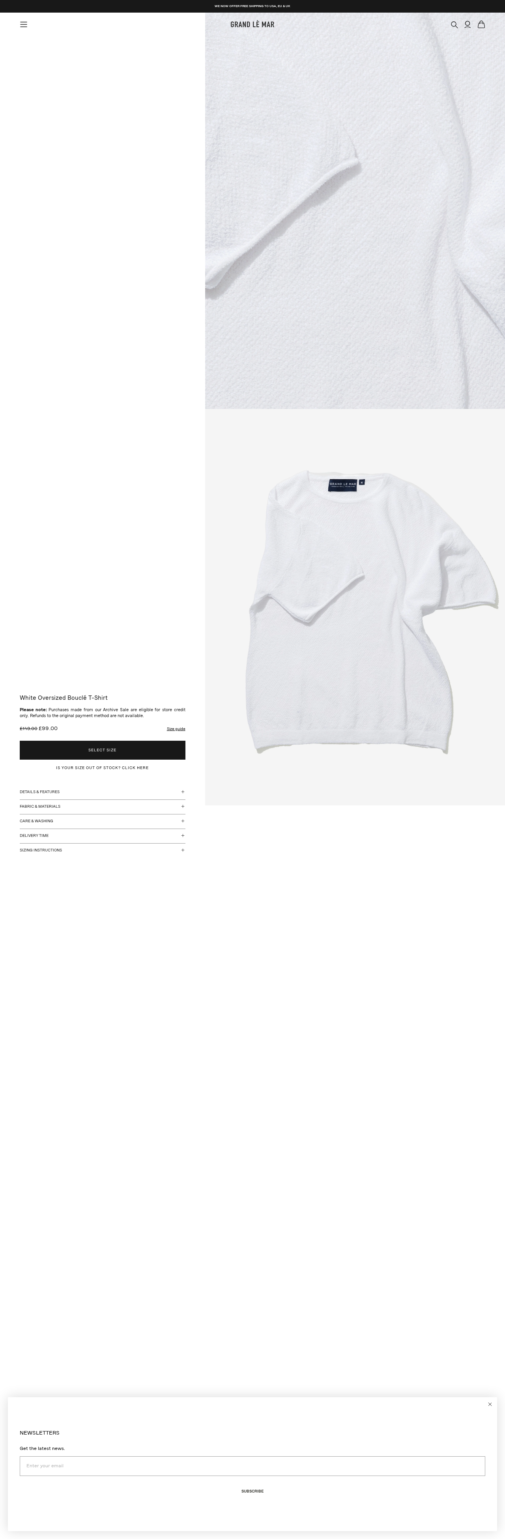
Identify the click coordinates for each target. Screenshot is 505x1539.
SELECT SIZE (102, 750)
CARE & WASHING (36, 821)
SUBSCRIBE (252, 1491)
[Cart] (481, 24)
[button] (176, 728)
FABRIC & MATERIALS (40, 807)
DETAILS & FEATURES (40, 792)
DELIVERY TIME (34, 836)
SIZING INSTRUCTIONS (41, 850)
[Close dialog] (490, 1404)
